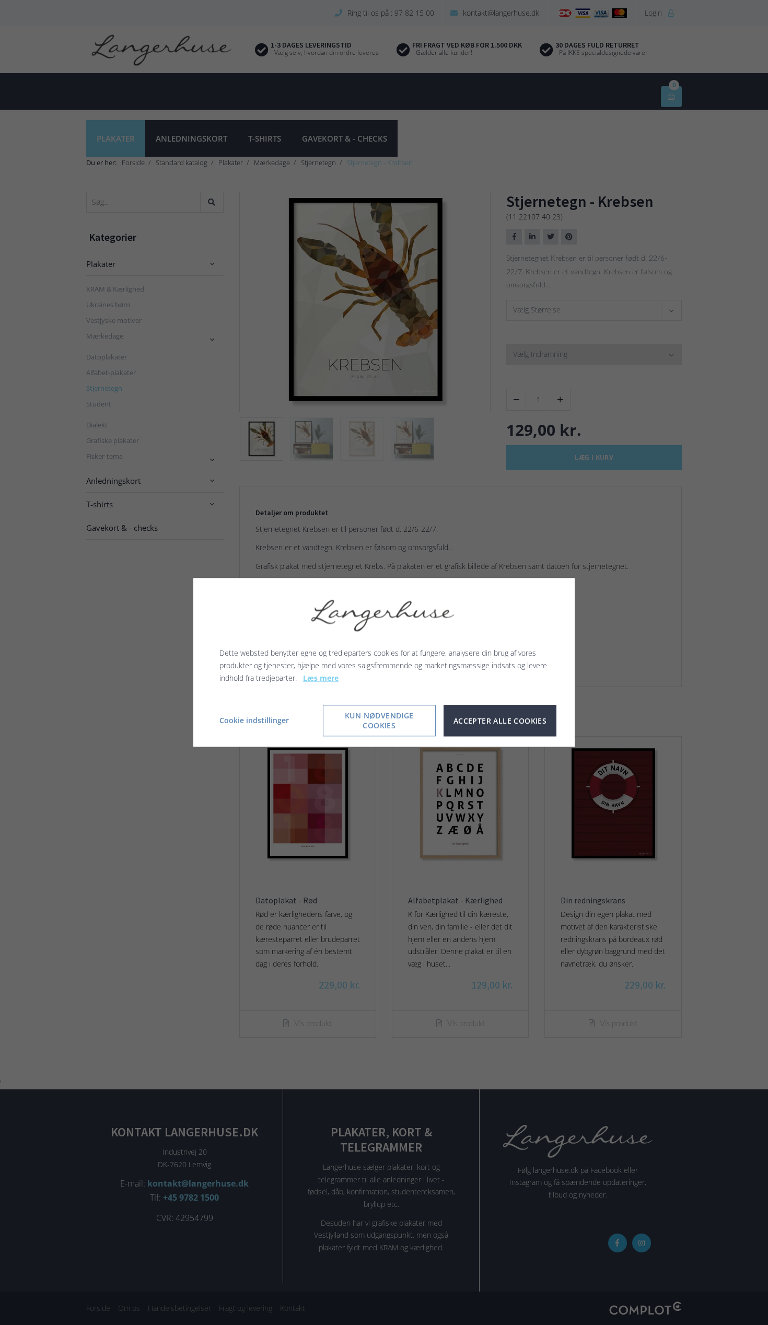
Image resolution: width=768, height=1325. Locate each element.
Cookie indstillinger (254, 721)
